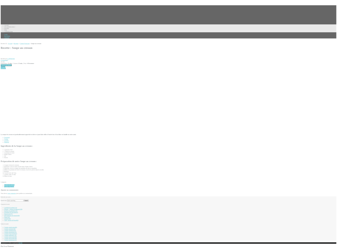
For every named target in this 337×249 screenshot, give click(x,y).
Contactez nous (8, 31)
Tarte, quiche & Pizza (11, 220)
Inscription (7, 36)
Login (6, 34)
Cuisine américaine (10, 227)
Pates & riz (8, 214)
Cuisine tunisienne (10, 240)
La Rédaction (11, 58)
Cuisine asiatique (10, 230)
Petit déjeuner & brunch (12, 215)
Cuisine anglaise (10, 229)
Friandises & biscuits (11, 212)
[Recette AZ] (7, 17)
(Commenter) (4, 60)
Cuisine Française (25, 43)
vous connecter (11, 193)
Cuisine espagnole (10, 232)
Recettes (6, 28)
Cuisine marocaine (10, 237)
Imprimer (3, 68)
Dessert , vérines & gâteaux (13, 209)
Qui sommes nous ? (9, 26)
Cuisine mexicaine (10, 238)
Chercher (6, 37)
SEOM (20, 243)
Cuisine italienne (10, 235)
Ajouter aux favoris (6, 65)
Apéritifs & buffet (10, 207)
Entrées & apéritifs (9, 185)
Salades (7, 219)
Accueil (6, 25)
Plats (7, 217)
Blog (5, 30)
